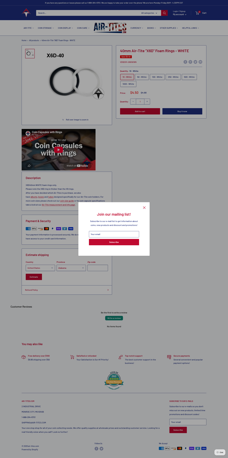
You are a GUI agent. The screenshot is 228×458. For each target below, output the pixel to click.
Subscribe (114, 242)
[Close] (144, 207)
